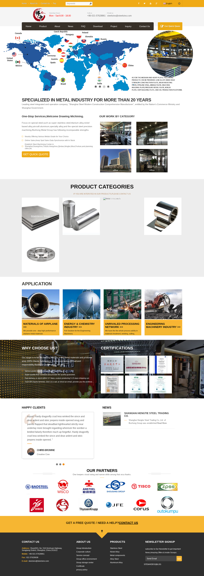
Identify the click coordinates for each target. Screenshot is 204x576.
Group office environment (86, 559)
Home (24, 3)
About (57, 26)
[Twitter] (144, 3)
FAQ (83, 26)
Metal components (117, 555)
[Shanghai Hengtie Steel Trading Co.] (112, 425)
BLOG (158, 564)
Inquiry (128, 26)
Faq (54, 3)
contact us (128, 522)
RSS (154, 564)
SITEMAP (148, 564)
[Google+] (156, 3)
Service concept (82, 555)
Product (43, 26)
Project (114, 26)
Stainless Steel (116, 548)
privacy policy (81, 570)
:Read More (162, 423)
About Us (33, 3)
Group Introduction (83, 548)
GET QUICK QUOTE (35, 154)
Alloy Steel (114, 559)
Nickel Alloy (114, 552)
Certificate (80, 566)
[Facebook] (138, 3)
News (70, 26)
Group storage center (84, 563)
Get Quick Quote (172, 26)
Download (98, 26)
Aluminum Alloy (116, 563)
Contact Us (45, 3)
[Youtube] (150, 3)
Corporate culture (83, 552)
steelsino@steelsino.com (119, 15)
